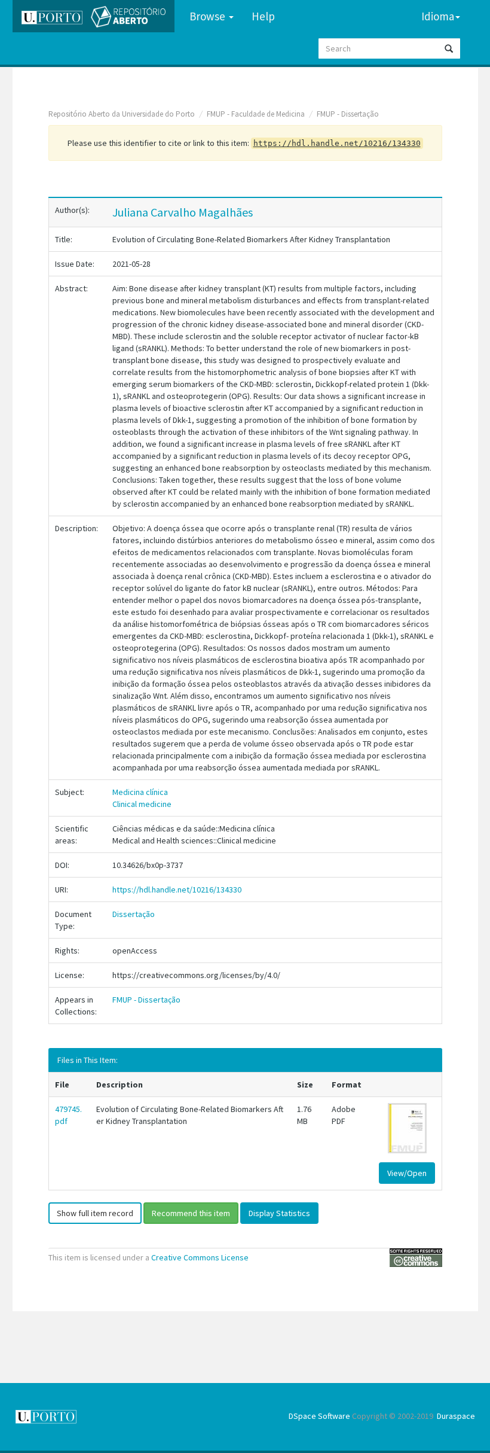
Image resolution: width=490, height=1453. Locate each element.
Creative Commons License (200, 1257)
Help (263, 16)
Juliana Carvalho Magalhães (182, 212)
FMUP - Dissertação (348, 114)
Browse (208, 16)
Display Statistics (279, 1213)
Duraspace (456, 1416)
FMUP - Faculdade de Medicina (256, 114)
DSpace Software (319, 1416)
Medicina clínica (140, 792)
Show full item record (95, 1213)
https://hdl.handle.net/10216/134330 (176, 889)
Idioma (437, 16)
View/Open (407, 1173)
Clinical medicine (142, 804)
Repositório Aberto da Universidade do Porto (121, 114)
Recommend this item (191, 1213)
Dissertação (133, 914)
